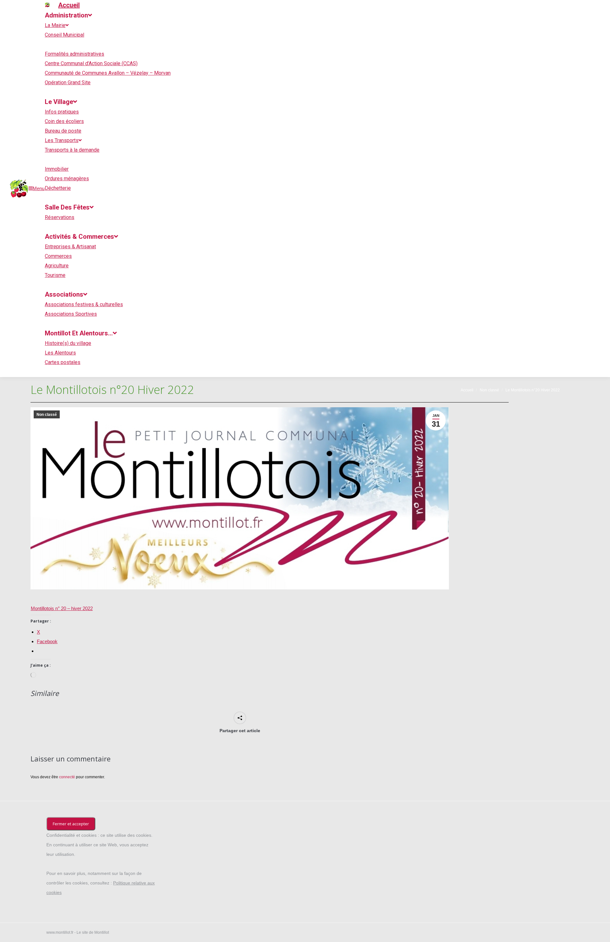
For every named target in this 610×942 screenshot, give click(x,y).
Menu (38, 188)
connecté (67, 777)
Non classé (47, 414)
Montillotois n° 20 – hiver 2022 (62, 608)
